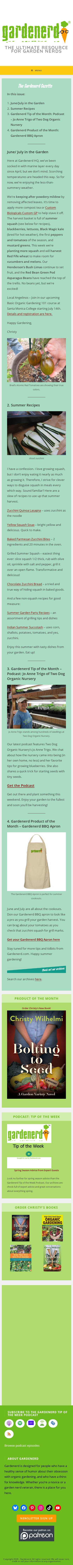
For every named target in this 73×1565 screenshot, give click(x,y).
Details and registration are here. (29, 314)
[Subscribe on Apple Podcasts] (9, 1423)
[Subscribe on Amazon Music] (31, 1423)
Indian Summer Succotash (25, 627)
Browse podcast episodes (22, 1445)
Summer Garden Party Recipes (28, 613)
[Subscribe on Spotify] (20, 1423)
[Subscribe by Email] (53, 1423)
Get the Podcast (20, 785)
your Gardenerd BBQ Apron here (36, 939)
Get (9, 939)
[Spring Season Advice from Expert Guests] (29, 1145)
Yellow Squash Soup (20, 525)
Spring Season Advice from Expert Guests (36, 1170)
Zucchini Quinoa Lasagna (24, 510)
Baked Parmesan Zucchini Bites (28, 539)
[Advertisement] (34, 1346)
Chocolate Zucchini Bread (24, 584)
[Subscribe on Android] (42, 1423)
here (38, 979)
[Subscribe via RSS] (9, 1434)
